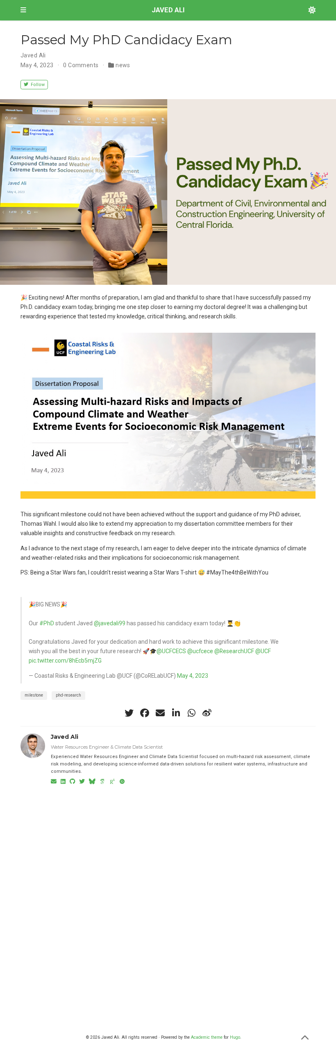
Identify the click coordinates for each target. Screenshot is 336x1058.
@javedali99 (109, 623)
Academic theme (206, 1037)
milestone (34, 695)
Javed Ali (33, 55)
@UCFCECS (171, 651)
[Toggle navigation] (23, 10)
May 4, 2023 (192, 675)
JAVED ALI (168, 10)
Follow (37, 84)
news (123, 65)
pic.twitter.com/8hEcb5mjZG (65, 660)
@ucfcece (200, 651)
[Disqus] (168, 894)
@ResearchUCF (234, 651)
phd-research (68, 695)
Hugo (235, 1037)
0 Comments (80, 65)
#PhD (46, 623)
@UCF (263, 651)
